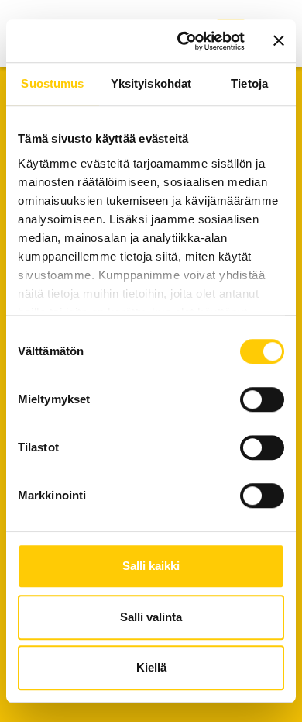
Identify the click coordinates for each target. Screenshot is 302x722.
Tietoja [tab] (249, 83)
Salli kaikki (151, 565)
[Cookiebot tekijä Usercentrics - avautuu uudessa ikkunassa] (183, 41)
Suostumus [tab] (52, 83)
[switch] (262, 399)
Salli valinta (151, 617)
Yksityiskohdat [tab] (151, 83)
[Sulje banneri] (278, 41)
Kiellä (151, 667)
